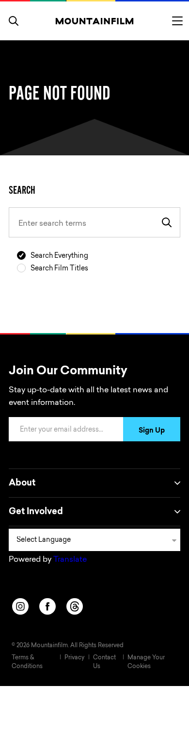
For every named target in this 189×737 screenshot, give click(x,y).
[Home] (95, 21)
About (22, 483)
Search (22, 189)
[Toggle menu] (177, 21)
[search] (13, 21)
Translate (70, 560)
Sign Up (152, 431)
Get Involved (36, 512)
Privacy (74, 658)
